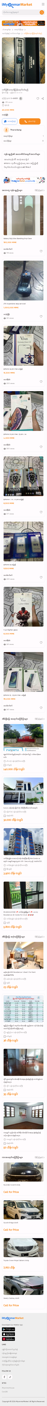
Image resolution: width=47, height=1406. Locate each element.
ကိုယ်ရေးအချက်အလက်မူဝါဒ (10, 1365)
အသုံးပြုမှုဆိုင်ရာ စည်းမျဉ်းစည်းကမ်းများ (13, 1361)
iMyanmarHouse (8, 1388)
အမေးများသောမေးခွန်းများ (9, 1357)
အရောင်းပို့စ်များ (18, 30)
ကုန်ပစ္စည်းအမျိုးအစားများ (9, 1353)
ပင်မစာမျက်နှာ (6, 30)
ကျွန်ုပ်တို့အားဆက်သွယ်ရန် (10, 1349)
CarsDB (4, 1392)
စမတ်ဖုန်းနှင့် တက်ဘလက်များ (11, 33)
